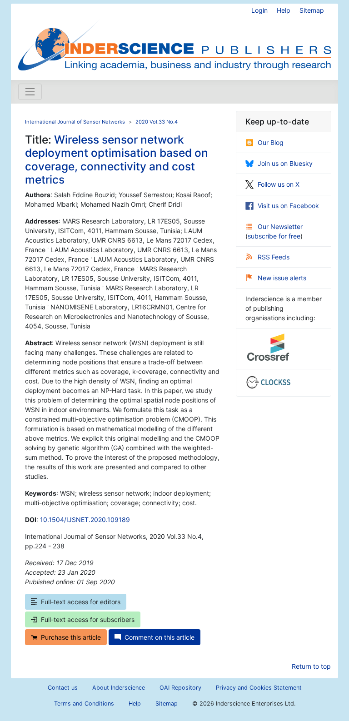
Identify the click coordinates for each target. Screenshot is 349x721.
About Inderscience (118, 687)
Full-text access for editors (80, 602)
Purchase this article (71, 637)
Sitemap (311, 10)
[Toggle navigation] (30, 92)
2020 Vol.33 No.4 (156, 122)
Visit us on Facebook (288, 205)
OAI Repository (180, 687)
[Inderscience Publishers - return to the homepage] (174, 38)
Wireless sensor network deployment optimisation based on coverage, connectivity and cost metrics (116, 159)
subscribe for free (274, 236)
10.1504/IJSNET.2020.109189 (85, 519)
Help (283, 10)
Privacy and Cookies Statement (259, 687)
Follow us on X (278, 184)
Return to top (311, 666)
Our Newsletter (280, 226)
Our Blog (271, 142)
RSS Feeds (273, 257)
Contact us (63, 687)
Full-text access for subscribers (88, 619)
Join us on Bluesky (285, 163)
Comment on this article (159, 637)
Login (259, 10)
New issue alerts (282, 278)
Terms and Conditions (84, 703)
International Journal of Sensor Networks (75, 122)
